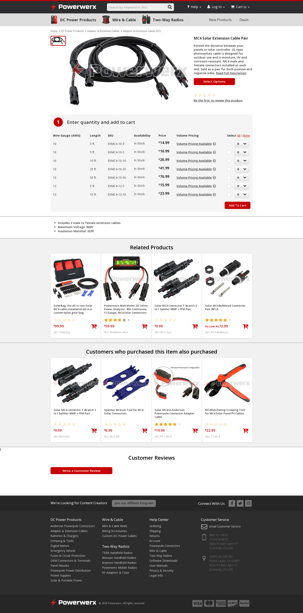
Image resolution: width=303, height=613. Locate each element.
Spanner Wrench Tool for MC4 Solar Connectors (123, 411)
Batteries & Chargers (64, 536)
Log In (217, 7)
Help (194, 7)
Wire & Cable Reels (114, 526)
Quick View (75, 258)
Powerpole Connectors (164, 546)
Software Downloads (163, 561)
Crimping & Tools (62, 541)
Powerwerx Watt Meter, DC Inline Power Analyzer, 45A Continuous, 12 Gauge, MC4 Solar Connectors (126, 309)
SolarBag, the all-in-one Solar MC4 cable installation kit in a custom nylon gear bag (73, 309)
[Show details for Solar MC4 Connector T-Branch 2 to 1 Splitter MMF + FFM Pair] (177, 279)
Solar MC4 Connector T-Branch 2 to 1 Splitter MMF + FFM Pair (176, 307)
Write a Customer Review (81, 471)
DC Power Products (78, 19)
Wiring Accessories (114, 531)
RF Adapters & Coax (115, 572)
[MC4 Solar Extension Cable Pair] (58, 41)
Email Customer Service (225, 526)
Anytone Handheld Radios (119, 563)
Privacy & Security (161, 570)
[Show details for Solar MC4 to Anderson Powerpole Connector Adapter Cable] (177, 383)
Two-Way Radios (168, 19)
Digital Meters (59, 546)
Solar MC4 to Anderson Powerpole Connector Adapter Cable (175, 413)
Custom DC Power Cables (119, 536)
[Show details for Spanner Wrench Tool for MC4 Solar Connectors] (126, 383)
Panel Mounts (59, 565)
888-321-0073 (218, 535)
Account (154, 541)
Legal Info (156, 575)
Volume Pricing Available (194, 144)
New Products (220, 19)
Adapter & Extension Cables (69, 531)
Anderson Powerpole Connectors (72, 526)
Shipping (155, 531)
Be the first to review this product (218, 100)
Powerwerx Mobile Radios (119, 568)
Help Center (159, 519)
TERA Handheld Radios (117, 553)
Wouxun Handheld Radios (119, 558)
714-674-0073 (218, 539)
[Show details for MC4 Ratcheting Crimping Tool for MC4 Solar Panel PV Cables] (227, 383)
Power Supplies (60, 575)
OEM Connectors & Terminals (70, 561)
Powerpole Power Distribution (70, 570)
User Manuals (158, 565)
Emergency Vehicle (62, 551)
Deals (244, 19)
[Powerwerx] (73, 7)
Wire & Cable (124, 19)
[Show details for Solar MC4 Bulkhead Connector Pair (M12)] (227, 279)
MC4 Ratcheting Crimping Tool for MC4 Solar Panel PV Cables (225, 411)
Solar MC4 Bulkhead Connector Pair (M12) (225, 307)
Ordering (155, 526)
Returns (154, 536)
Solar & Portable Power (66, 580)
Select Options (214, 81)
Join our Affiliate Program (134, 503)
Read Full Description (231, 73)
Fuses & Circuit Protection (67, 556)
